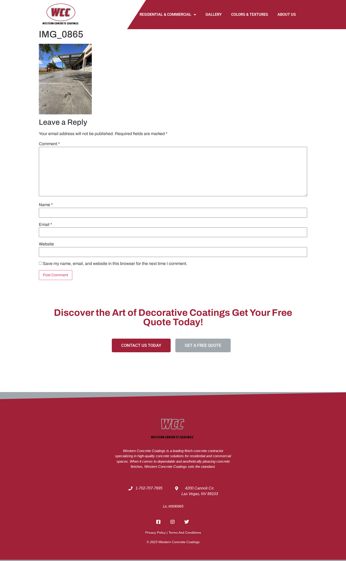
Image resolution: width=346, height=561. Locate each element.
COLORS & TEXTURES (249, 14)
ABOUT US (287, 14)
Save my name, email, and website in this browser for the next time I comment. (115, 263)
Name (46, 205)
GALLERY (213, 14)
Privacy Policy (155, 532)
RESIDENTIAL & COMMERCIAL (165, 14)
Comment (49, 144)
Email (45, 224)
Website (46, 244)
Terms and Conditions (185, 532)
